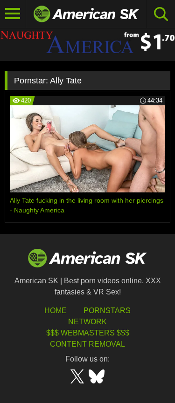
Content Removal (87, 344)
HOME (55, 310)
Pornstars (107, 310)
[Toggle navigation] (13, 14)
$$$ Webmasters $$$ (87, 333)
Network (87, 322)
